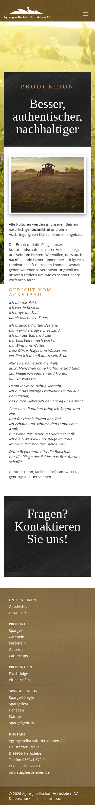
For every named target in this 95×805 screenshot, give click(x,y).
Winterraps (18, 655)
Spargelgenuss (21, 722)
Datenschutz (19, 798)
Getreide (16, 649)
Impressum (54, 798)
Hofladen (16, 710)
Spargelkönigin (21, 697)
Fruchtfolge (18, 673)
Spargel (15, 630)
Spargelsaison (23, 691)
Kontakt (17, 734)
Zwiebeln (16, 636)
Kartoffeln (17, 643)
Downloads (18, 612)
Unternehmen (22, 600)
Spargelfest (18, 703)
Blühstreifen (19, 679)
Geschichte (18, 606)
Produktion (20, 667)
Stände (15, 716)
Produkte (18, 624)
